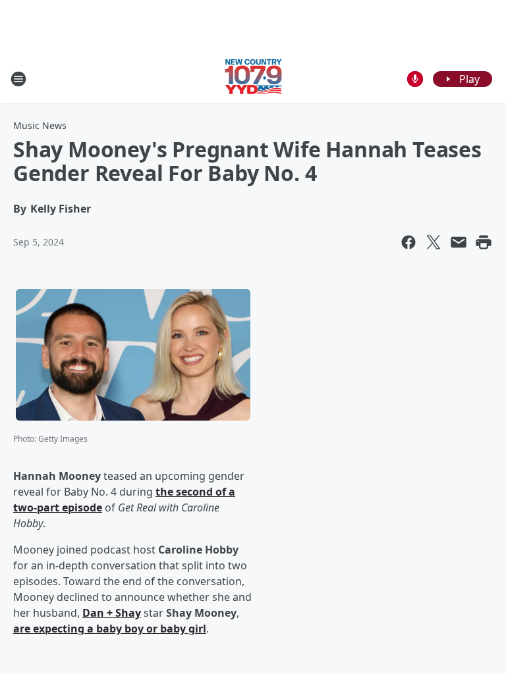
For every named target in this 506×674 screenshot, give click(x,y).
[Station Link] (253, 78)
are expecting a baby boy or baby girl (109, 628)
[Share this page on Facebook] (408, 242)
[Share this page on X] (433, 242)
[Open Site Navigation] (18, 79)
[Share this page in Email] (458, 242)
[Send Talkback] (415, 79)
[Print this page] (483, 242)
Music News (40, 125)
